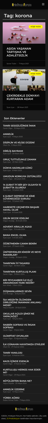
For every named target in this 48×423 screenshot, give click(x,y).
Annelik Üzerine (14, 389)
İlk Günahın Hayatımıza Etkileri (24, 344)
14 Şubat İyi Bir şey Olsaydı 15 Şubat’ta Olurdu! (22, 186)
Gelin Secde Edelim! (16, 218)
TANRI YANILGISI (12, 352)
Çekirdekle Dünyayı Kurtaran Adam (23, 97)
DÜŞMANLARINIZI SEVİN (17, 291)
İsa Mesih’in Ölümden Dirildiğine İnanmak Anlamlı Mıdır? (22, 302)
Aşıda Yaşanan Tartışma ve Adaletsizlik (19, 52)
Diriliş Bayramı (13, 151)
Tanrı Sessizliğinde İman (19, 125)
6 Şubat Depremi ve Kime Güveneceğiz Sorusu (19, 197)
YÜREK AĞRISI (11, 397)
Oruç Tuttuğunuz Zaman (19, 159)
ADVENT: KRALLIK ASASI (17, 226)
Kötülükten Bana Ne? (17, 381)
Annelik (8, 134)
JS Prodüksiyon (13, 418)
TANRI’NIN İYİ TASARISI (16, 263)
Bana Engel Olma (14, 235)
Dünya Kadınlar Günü (17, 168)
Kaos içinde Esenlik (16, 361)
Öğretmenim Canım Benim (20, 243)
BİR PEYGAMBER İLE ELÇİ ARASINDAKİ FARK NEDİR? (19, 281)
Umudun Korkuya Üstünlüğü (22, 176)
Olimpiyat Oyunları (15, 336)
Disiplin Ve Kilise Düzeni (19, 142)
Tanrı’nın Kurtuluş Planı (19, 271)
